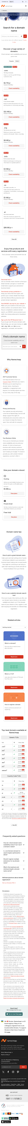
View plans (14, 493)
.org (3, 754)
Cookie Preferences (20, 1085)
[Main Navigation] (25, 6)
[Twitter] (3, 1072)
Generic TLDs (14, 737)
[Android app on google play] (13, 1118)
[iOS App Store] (6, 1121)
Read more (14, 657)
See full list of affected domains (19, 818)
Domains (5, 10)
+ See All (14, 825)
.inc (3, 766)
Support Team (7, 382)
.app (3, 762)
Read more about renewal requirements (13, 998)
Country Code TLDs (14, 776)
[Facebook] (8, 1072)
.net (3, 750)
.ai (2, 793)
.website (4, 770)
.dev (3, 758)
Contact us (5, 1)
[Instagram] (13, 1072)
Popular (11, 61)
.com (3, 746)
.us (2, 809)
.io (2, 785)
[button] (14, 845)
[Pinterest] (18, 1072)
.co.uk (3, 797)
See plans (14, 517)
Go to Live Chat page (15, 1014)
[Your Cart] (22, 1)
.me (3, 805)
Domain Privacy (13, 923)
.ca (2, 801)
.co (2, 789)
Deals (17, 61)
